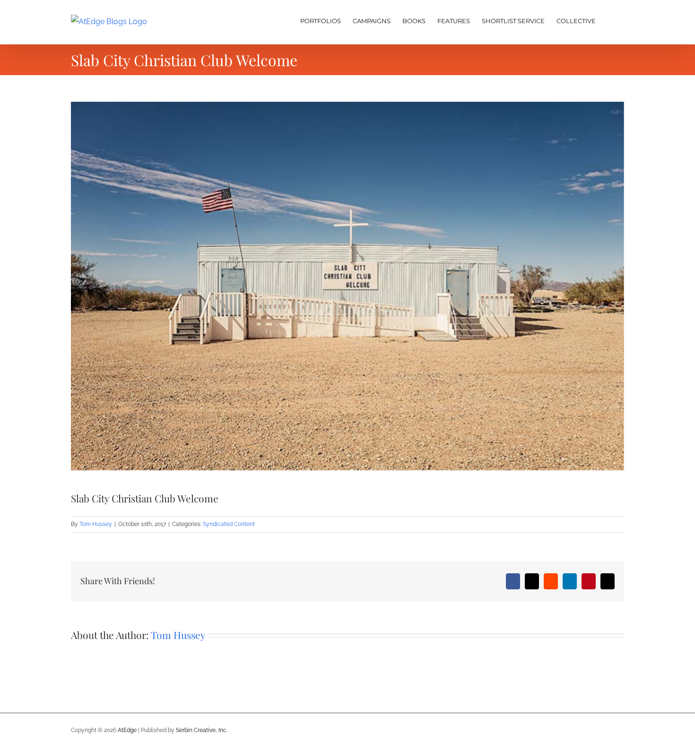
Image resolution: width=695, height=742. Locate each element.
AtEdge (127, 730)
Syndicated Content (229, 524)
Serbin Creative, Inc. (201, 730)
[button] (610, 20)
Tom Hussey (95, 524)
